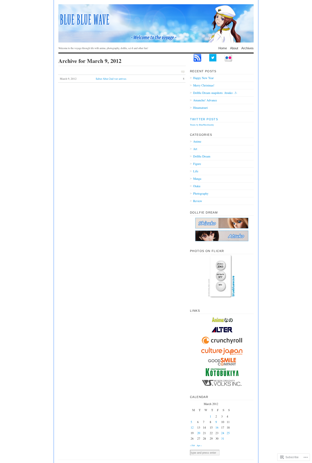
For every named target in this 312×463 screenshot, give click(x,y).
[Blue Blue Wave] (156, 23)
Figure (197, 164)
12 (192, 427)
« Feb (192, 445)
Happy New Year (203, 78)
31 (222, 438)
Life (195, 171)
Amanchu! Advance (205, 100)
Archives (247, 48)
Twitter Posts (204, 119)
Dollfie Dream (201, 156)
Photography (200, 193)
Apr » (199, 445)
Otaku (196, 186)
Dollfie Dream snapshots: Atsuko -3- (215, 93)
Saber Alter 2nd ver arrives (122, 79)
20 (198, 433)
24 (222, 433)
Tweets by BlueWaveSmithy (202, 124)
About (234, 48)
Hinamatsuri (200, 108)
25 (228, 433)
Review (197, 201)
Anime (197, 141)
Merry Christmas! (203, 85)
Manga (197, 179)
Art (195, 149)
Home (222, 48)
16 (216, 427)
